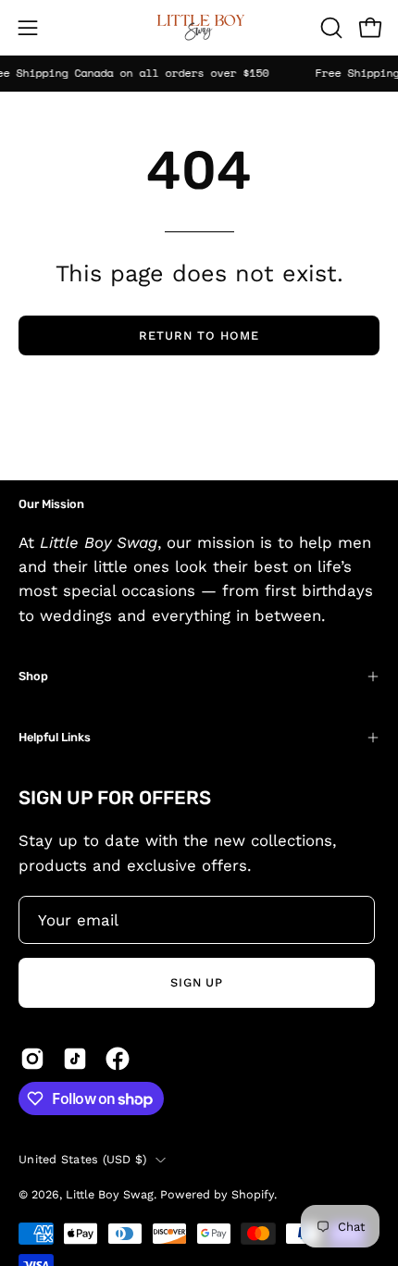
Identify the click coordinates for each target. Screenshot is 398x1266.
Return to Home (198, 335)
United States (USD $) (82, 1159)
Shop (33, 676)
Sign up (197, 982)
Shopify (252, 1194)
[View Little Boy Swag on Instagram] (32, 1059)
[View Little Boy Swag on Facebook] (117, 1059)
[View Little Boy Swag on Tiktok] (75, 1059)
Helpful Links (55, 737)
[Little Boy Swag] (199, 28)
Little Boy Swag (110, 1194)
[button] (329, 28)
